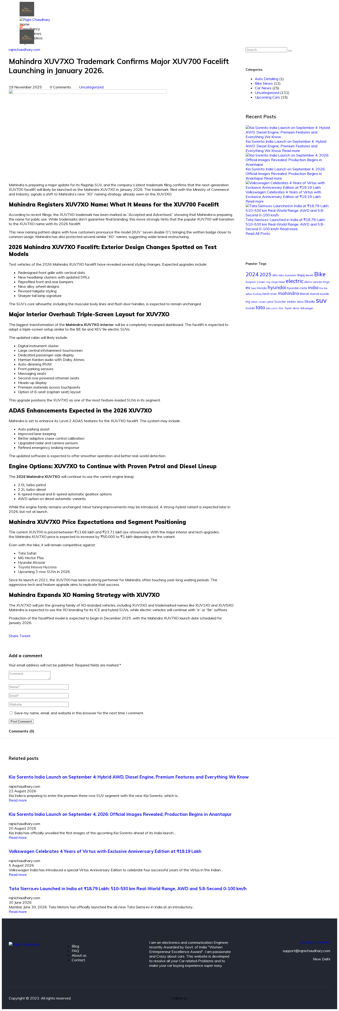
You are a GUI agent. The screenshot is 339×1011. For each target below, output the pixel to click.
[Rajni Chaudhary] (27, 15)
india (313, 287)
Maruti (304, 294)
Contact (78, 960)
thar (281, 308)
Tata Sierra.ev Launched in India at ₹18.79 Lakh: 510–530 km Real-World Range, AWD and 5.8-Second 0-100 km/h (285, 224)
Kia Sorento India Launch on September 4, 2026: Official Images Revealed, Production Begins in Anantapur (285, 173)
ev (248, 287)
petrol (270, 301)
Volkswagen (306, 308)
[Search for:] (269, 49)
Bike (320, 274)
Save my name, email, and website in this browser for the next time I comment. (79, 713)
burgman (251, 282)
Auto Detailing (266, 78)
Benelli (309, 275)
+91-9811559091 (314, 942)
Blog (75, 946)
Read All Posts (258, 233)
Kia (321, 288)
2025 (265, 274)
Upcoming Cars (267, 97)
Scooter (280, 301)
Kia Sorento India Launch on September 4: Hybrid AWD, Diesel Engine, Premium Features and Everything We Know (286, 146)
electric (294, 281)
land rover (269, 294)
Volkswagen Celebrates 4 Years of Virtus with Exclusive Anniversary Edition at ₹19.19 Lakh (283, 194)
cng (268, 282)
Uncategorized (91, 87)
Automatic (291, 275)
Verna (296, 308)
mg (248, 301)
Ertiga (326, 282)
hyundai (277, 287)
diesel (282, 282)
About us (79, 955)
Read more (291, 150)
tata (260, 307)
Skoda (309, 301)
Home (25, 24)
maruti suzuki (319, 294)
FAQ (75, 950)
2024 (252, 274)
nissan (262, 301)
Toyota (288, 308)
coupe (274, 282)
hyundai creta (297, 288)
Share (14, 635)
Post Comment (21, 721)
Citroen (261, 282)
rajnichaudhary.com (24, 49)
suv (321, 300)
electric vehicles (313, 282)
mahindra (288, 293)
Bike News (264, 83)
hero (253, 288)
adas (281, 275)
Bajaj (301, 275)
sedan (291, 301)
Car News (263, 88)
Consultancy (30, 28)
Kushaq (257, 294)
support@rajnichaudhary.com (306, 950)
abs (275, 275)
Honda (262, 288)
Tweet (24, 635)
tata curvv (272, 308)
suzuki (250, 308)
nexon (254, 301)
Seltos (300, 301)
